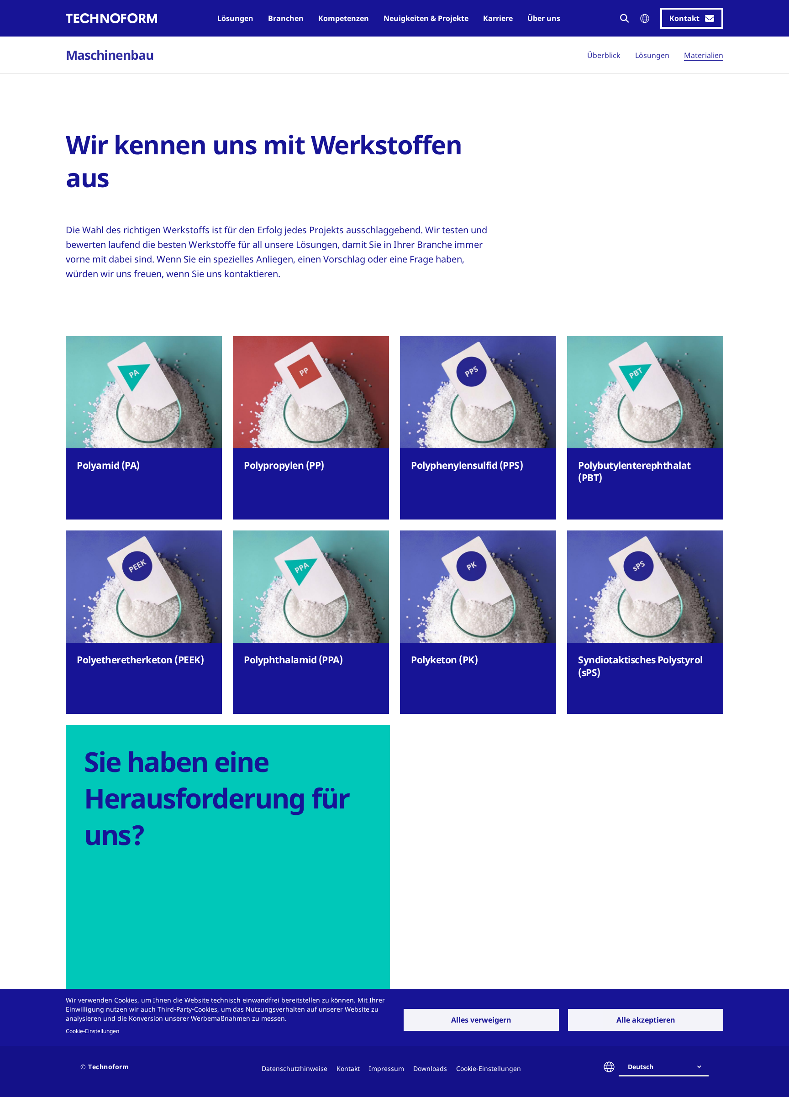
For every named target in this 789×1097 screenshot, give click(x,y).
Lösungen (235, 18)
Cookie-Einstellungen (92, 1030)
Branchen (286, 18)
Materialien (703, 55)
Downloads (430, 1068)
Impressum (386, 1068)
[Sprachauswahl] (644, 18)
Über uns (543, 18)
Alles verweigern (481, 1020)
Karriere (498, 18)
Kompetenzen (343, 18)
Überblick (604, 55)
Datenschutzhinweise (294, 1068)
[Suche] (624, 18)
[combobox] (667, 1066)
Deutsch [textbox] (640, 1066)
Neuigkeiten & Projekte (426, 18)
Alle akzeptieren (645, 1020)
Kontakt (348, 1068)
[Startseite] (111, 18)
